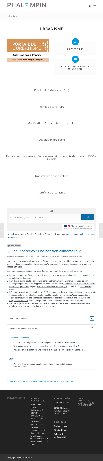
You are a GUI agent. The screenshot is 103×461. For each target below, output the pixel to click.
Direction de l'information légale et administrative (30, 381)
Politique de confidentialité (60, 435)
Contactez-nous (60, 426)
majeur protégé (22, 306)
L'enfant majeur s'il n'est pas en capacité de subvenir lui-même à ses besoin (42, 303)
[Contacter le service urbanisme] (75, 59)
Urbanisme (12, 16)
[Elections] (101, 230)
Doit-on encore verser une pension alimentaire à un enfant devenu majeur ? (46, 346)
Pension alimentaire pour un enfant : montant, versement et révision (42, 364)
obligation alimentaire (18, 300)
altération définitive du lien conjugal (52, 286)
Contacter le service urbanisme (75, 67)
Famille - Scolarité (35, 234)
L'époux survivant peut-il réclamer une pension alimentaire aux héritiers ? (45, 342)
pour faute (24, 286)
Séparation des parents (55, 234)
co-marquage (58, 381)
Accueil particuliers (16, 234)
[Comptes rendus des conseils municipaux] (2, 230)
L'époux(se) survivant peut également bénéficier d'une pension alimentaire (41, 292)
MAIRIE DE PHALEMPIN (24, 458)
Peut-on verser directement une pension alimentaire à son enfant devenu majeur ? (49, 350)
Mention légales (60, 430)
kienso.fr (69, 381)
